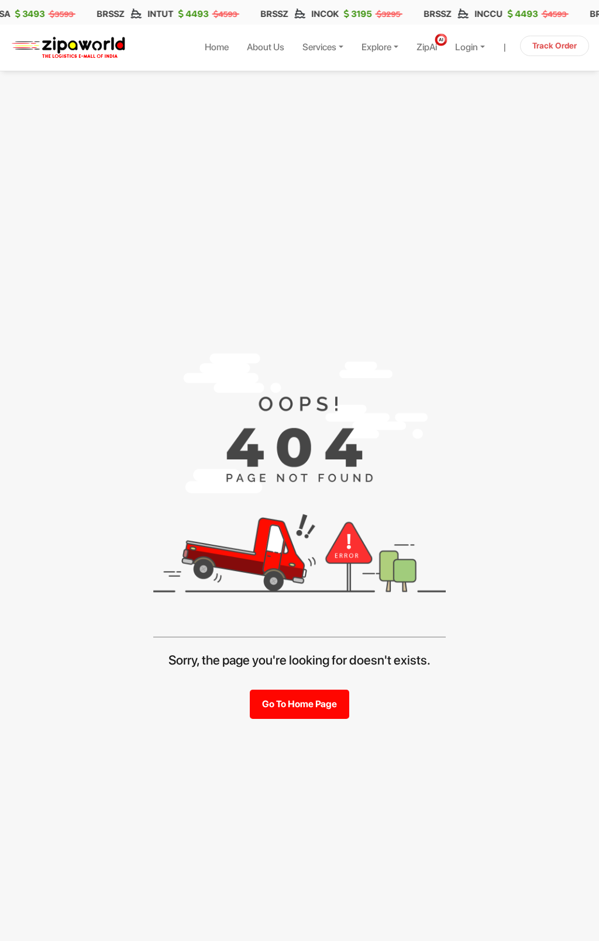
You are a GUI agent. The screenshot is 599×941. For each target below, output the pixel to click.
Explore (376, 47)
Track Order (554, 45)
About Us (265, 47)
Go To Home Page (299, 704)
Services (319, 47)
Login (466, 47)
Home (217, 47)
